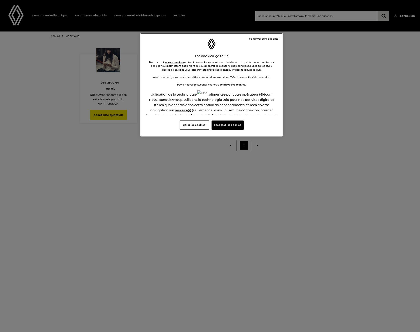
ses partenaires (174, 62)
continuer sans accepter (264, 38)
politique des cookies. (233, 84)
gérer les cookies (194, 124)
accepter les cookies (227, 124)
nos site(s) (183, 110)
